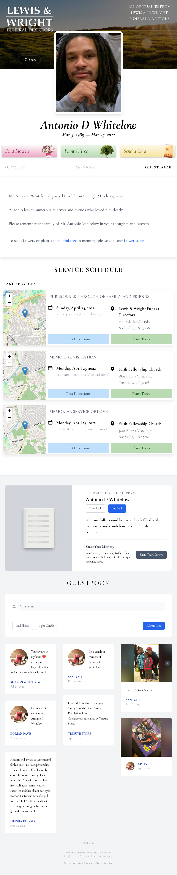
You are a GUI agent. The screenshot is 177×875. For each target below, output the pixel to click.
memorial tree (65, 240)
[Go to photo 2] (145, 680)
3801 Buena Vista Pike (135, 376)
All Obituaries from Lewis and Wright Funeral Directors (149, 12)
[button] (25, 313)
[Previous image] (125, 663)
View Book (95, 508)
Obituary (15, 167)
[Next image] (167, 663)
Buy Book (117, 508)
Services (85, 167)
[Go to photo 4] (150, 680)
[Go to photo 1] (142, 680)
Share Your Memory (151, 554)
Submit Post (153, 626)
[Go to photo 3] (147, 680)
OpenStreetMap (92, 862)
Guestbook (158, 167)
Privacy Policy (78, 856)
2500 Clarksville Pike (135, 321)
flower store (134, 240)
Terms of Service (98, 856)
